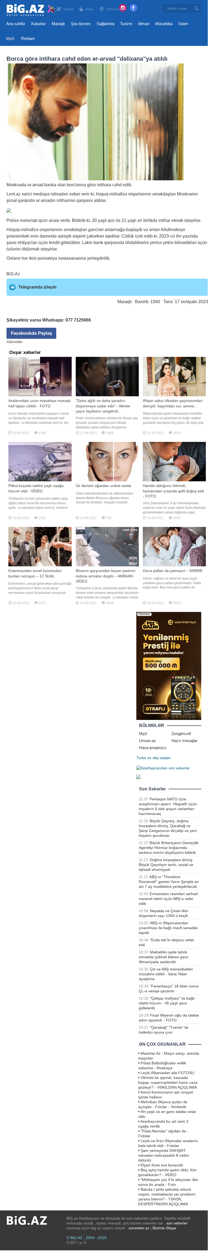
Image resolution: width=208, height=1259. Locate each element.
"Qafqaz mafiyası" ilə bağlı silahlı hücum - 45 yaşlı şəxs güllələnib (167, 1003)
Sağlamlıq (105, 23)
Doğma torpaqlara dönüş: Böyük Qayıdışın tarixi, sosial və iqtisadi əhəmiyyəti (166, 865)
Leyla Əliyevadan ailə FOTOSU (167, 1073)
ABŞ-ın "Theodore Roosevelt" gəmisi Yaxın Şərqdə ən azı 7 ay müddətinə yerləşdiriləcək (169, 882)
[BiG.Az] (31, 10)
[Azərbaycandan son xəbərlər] (163, 767)
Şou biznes (81, 23)
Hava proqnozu (152, 747)
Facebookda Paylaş (31, 333)
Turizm (126, 23)
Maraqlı (58, 23)
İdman (143, 23)
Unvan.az (147, 740)
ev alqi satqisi (158, 758)
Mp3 (10, 38)
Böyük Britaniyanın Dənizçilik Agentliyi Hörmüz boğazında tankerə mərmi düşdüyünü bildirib (169, 848)
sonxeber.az (138, 1228)
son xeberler (177, 1223)
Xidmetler (14, 342)
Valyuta (68, 9)
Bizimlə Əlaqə (164, 1228)
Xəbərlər (38, 23)
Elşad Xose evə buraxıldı (162, 1165)
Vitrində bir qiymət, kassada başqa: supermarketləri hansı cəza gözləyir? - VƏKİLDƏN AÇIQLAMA (167, 1082)
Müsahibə (164, 23)
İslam (183, 23)
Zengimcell (181, 733)
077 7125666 (78, 320)
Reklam (28, 38)
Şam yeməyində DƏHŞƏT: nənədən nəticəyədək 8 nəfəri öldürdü (163, 1155)
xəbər (74, 194)
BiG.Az (13, 274)
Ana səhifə (15, 23)
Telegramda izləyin (37, 287)
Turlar (141, 758)
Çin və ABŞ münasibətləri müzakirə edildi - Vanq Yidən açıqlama (166, 974)
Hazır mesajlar (184, 740)
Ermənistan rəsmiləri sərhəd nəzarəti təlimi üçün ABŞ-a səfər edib (168, 899)
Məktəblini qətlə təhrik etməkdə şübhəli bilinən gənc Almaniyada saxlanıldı (164, 957)
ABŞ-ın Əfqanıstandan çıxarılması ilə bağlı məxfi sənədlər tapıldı (168, 928)
